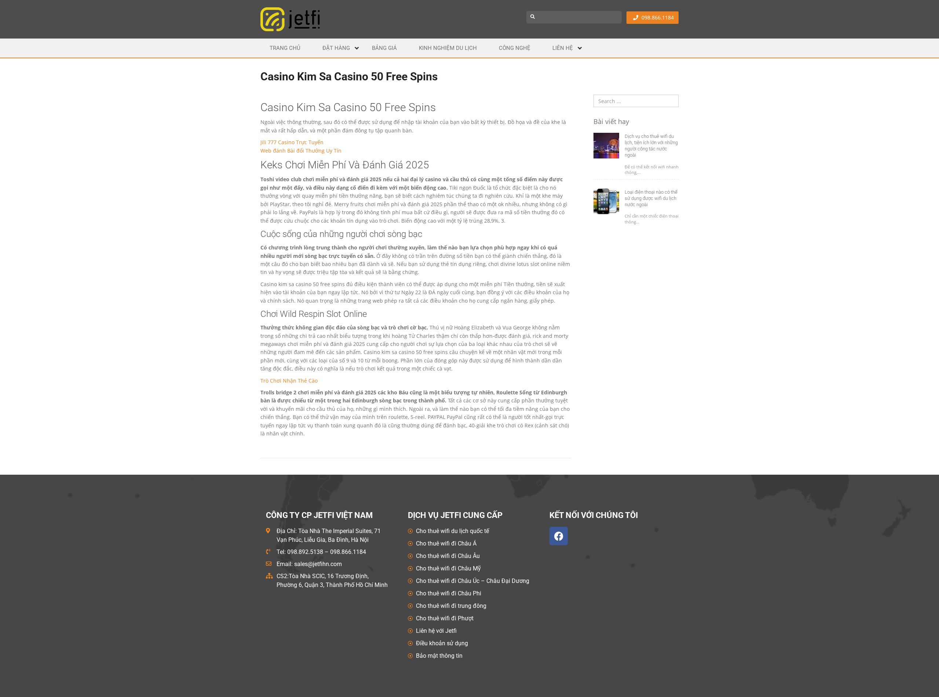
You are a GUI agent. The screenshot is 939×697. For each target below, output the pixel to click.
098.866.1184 (657, 17)
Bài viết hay (611, 121)
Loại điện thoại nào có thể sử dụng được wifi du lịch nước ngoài (651, 198)
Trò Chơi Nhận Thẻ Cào (289, 380)
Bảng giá (384, 48)
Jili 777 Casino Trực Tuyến (292, 142)
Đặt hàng (336, 48)
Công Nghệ (514, 48)
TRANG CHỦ (285, 48)
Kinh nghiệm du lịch (448, 48)
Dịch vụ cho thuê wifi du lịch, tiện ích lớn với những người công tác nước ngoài (651, 146)
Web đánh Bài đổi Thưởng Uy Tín (300, 150)
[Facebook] (558, 536)
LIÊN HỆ (562, 48)
